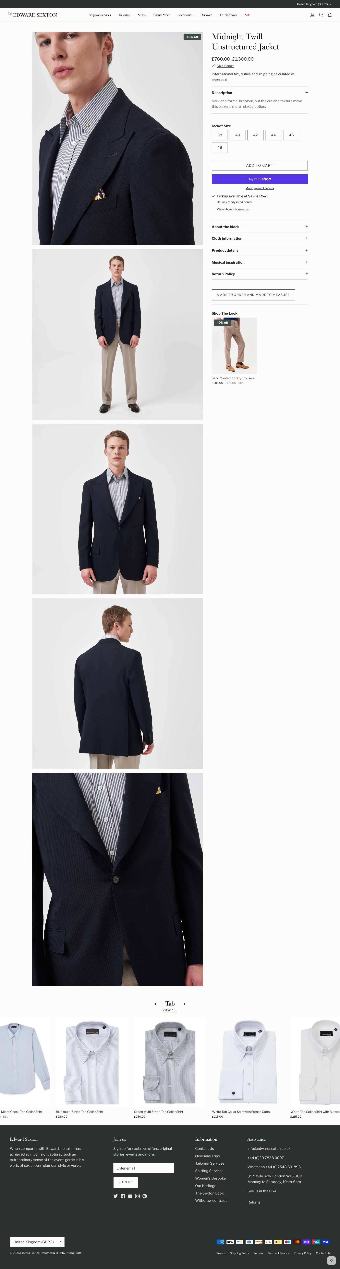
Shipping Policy (239, 1253)
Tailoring (124, 15)
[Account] (312, 15)
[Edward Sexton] (32, 15)
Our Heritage (205, 1186)
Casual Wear (161, 15)
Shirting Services (209, 1171)
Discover (206, 15)
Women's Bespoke (210, 1178)
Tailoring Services (209, 1163)
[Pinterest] (144, 1196)
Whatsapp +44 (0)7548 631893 (274, 1167)
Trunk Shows (228, 15)
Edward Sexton (30, 1252)
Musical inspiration (228, 262)
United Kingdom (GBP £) (312, 4)
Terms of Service (278, 1253)
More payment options (260, 188)
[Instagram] (137, 1196)
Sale (247, 15)
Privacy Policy (302, 1253)
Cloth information (227, 238)
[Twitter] (115, 1196)
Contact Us (204, 1149)
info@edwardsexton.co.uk (269, 1149)
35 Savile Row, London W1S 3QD (275, 1176)
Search (220, 1253)
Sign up (125, 1182)
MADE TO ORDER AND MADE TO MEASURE (253, 295)
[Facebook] (123, 1196)
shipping (266, 74)
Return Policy (223, 274)
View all (170, 1010)
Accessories (185, 15)
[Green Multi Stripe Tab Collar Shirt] (170, 1062)
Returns (254, 1202)
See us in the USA (262, 1191)
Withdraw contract (211, 1200)
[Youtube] (130, 1196)
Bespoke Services (100, 15)
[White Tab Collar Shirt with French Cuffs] (248, 1062)
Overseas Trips (207, 1156)
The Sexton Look (209, 1193)
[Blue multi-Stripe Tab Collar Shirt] (92, 1062)
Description (222, 93)
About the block (225, 227)
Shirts (142, 15)
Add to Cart (259, 165)
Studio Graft (73, 1252)
